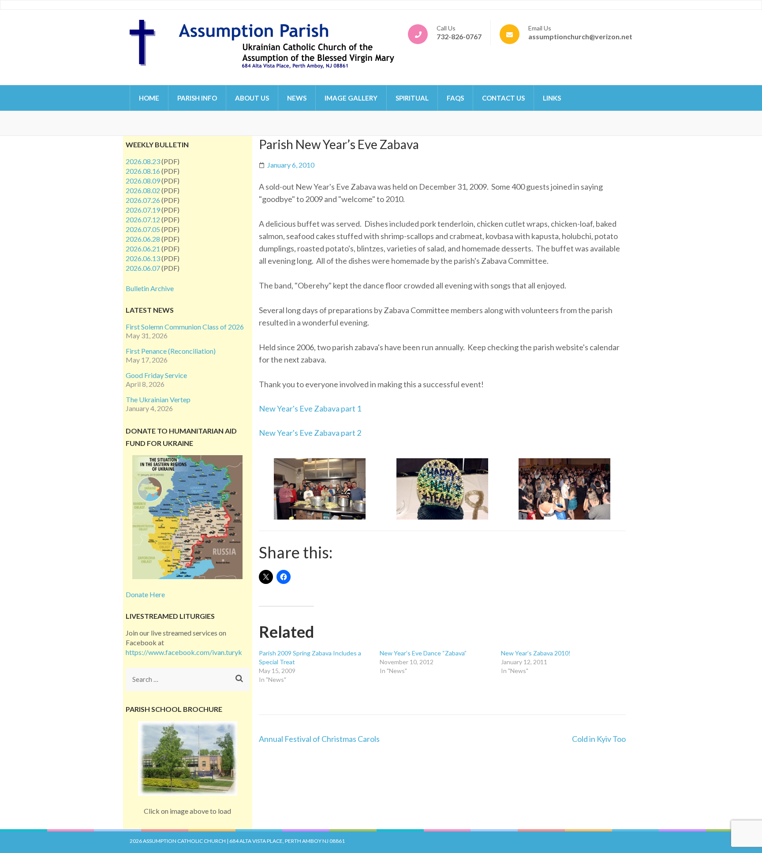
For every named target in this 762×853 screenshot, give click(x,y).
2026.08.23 (143, 161)
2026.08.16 (143, 171)
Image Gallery (351, 98)
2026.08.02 (143, 190)
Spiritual (412, 98)
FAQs (455, 98)
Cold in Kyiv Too (599, 739)
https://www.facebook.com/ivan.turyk (184, 652)
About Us (252, 98)
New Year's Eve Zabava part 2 (310, 433)
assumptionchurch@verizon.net (580, 36)
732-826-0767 (459, 36)
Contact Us (503, 98)
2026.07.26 (143, 200)
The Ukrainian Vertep (158, 399)
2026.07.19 (143, 210)
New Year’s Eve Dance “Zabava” (423, 653)
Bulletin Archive (150, 288)
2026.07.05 (143, 229)
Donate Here (145, 594)
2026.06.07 (143, 268)
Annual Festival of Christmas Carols (319, 739)
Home (149, 98)
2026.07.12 (143, 219)
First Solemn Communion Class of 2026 (185, 326)
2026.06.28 (143, 239)
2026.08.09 (143, 180)
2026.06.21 (143, 248)
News (296, 98)
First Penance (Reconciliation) (171, 351)
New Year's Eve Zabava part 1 (310, 408)
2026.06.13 (143, 258)
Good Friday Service (156, 375)
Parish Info (197, 98)
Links (552, 98)
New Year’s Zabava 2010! (536, 653)
